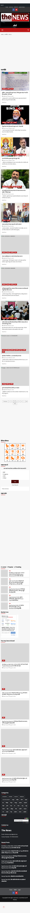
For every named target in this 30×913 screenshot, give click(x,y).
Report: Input (5, 128)
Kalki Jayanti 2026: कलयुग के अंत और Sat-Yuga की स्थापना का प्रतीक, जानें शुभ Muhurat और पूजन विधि (16, 582)
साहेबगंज (15, 811)
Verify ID (11, 7)
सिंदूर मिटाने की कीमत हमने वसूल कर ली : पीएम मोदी (12, 126)
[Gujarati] (26, 818)
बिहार (8, 808)
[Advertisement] (15, 52)
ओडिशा (17, 799)
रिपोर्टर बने (16, 7)
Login (19, 889)
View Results (15, 485)
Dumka (10, 796)
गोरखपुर (15, 802)
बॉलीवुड (12, 808)
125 (26, 401)
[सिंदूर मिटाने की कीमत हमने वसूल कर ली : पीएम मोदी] (15, 114)
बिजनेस (3, 808)
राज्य (12, 88)
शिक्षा (11, 811)
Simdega (22, 796)
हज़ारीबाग (24, 811)
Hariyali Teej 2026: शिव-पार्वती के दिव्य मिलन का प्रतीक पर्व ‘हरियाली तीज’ (13, 880)
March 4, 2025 (11, 325)
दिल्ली (8, 122)
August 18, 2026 (13, 696)
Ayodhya (4, 154)
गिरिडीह (7, 802)
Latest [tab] (4, 567)
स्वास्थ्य (20, 811)
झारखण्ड (4, 88)
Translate (27, 822)
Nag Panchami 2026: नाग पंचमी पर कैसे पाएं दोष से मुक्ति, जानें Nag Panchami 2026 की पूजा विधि (16, 607)
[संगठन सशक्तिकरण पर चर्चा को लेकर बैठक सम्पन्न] (15, 244)
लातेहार (7, 811)
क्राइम (13, 154)
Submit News (22, 7)
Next (15, 403)
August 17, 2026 (13, 724)
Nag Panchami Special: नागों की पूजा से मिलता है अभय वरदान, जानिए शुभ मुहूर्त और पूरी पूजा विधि (17, 590)
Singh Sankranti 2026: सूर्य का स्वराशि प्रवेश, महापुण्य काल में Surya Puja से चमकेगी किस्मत (16, 598)
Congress (5, 474)
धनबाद (18, 805)
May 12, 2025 (12, 128)
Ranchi (4, 350)
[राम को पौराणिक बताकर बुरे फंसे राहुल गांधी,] (15, 147)
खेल (3, 802)
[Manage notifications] (4, 907)
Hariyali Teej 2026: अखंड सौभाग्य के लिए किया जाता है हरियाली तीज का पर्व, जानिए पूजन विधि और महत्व (14, 872)
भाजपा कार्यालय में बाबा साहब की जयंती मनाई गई (11, 224)
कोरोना (22, 799)
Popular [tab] (10, 567)
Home (10, 889)
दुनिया (7, 805)
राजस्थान (25, 808)
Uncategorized (6, 799)
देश (11, 122)
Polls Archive (5, 488)
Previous (5, 401)
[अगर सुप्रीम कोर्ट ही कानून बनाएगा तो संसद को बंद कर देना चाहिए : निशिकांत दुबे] (15, 179)
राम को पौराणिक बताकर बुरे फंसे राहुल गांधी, (11, 158)
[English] (25, 818)
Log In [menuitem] (2, 5)
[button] (2, 30)
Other (4, 478)
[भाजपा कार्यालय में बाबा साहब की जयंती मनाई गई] (15, 212)
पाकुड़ (8, 252)
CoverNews (22, 897)
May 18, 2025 (11, 96)
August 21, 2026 (13, 667)
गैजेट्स (11, 802)
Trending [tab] (18, 567)
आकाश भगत (5, 96)
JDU (4, 476)
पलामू (22, 805)
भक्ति (10, 571)
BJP (4, 472)
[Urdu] (28, 818)
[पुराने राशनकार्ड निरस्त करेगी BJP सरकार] (15, 376)
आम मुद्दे (9, 154)
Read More (4, 102)
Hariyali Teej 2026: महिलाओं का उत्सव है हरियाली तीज (12, 876)
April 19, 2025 (11, 194)
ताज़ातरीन (4, 122)
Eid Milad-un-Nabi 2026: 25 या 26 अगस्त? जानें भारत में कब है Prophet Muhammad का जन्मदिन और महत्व (16, 574)
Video (6, 7)
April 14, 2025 (11, 226)
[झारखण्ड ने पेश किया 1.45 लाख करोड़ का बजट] (15, 344)
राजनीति (8, 88)
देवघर (11, 805)
